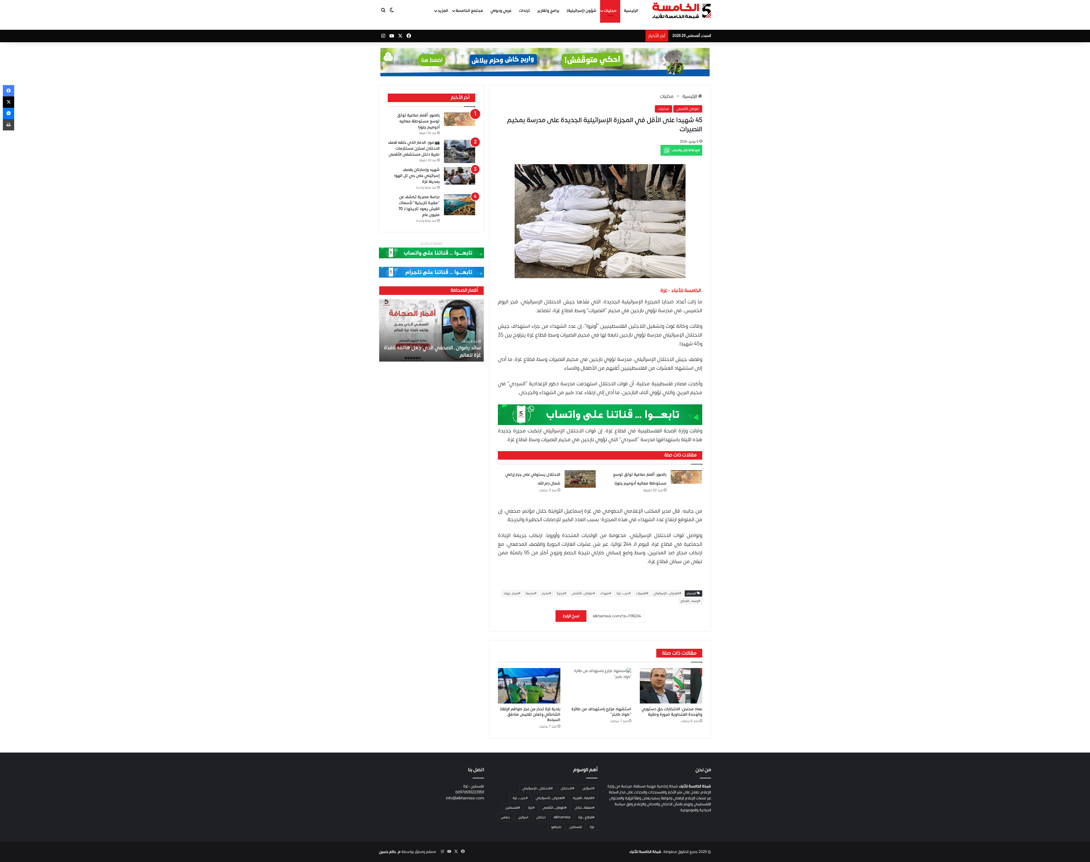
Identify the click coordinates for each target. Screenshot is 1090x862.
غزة (592, 827)
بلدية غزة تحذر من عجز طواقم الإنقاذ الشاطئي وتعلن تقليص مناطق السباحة (530, 714)
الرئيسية (631, 10)
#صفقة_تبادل (584, 807)
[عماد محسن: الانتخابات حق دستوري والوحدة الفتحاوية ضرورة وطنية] (671, 685)
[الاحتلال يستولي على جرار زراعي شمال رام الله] (580, 479)
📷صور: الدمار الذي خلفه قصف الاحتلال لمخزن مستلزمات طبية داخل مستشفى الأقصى (414, 148)
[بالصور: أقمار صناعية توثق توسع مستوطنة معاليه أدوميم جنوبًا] (686, 476)
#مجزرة (561, 593)
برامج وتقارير (548, 10)
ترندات (524, 10)
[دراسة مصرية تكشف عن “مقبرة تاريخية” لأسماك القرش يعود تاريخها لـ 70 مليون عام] (459, 204)
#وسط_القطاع (690, 601)
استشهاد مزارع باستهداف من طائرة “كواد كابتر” (601, 712)
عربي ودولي (501, 10)
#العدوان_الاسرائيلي (550, 798)
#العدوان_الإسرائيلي (667, 593)
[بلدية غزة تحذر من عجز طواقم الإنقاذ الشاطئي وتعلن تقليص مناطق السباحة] (529, 685)
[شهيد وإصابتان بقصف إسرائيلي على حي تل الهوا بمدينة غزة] (459, 176)
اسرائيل (523, 817)
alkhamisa (562, 817)
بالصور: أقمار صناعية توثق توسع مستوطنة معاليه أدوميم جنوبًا (418, 121)
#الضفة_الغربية (583, 798)
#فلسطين (512, 807)
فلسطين (575, 827)
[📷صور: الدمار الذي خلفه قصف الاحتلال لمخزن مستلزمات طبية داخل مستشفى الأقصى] (459, 151)
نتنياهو (556, 827)
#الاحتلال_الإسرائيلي (537, 788)
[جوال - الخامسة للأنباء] (545, 62)
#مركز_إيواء (512, 593)
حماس (505, 817)
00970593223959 (469, 792)
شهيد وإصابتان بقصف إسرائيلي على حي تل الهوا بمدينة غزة (417, 175)
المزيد (443, 10)
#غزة (531, 807)
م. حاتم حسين (390, 852)
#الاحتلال (567, 788)
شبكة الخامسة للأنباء (645, 852)
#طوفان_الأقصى (583, 593)
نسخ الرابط (571, 616)
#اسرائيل (588, 788)
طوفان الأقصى (687, 109)
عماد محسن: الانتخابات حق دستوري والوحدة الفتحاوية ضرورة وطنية (672, 712)
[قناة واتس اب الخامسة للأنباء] (600, 414)
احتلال (541, 817)
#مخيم (546, 593)
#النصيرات (642, 593)
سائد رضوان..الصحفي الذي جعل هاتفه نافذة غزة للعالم (432, 351)
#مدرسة (531, 593)
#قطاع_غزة (586, 817)
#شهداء (605, 593)
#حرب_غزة (624, 593)
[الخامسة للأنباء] (681, 11)
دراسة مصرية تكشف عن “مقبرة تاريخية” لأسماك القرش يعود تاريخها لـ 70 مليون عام (419, 206)
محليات (610, 10)
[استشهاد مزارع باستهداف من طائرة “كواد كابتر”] (600, 685)
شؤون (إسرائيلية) (581, 10)
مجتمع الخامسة (469, 10)
